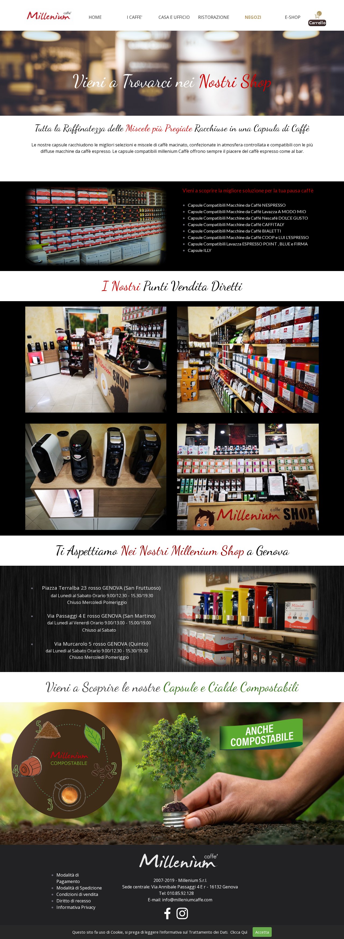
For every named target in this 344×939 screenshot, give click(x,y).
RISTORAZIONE (213, 17)
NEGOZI (253, 17)
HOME (95, 17)
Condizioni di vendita (77, 894)
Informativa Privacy (75, 907)
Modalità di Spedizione (79, 888)
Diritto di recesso (73, 901)
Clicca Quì (238, 932)
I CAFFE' (134, 17)
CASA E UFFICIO (174, 17)
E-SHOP (292, 17)
